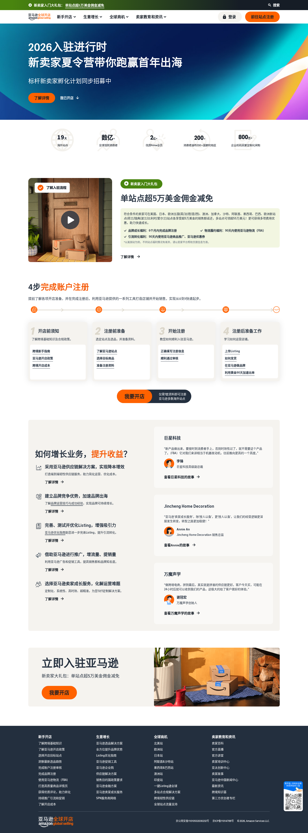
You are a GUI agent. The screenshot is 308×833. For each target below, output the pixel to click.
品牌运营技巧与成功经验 (67, 503)
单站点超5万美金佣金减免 (84, 5)
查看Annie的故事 (177, 545)
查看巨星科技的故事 (179, 477)
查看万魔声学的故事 (179, 613)
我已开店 (67, 98)
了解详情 (41, 98)
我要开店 (134, 396)
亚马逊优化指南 (55, 532)
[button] (230, 16)
